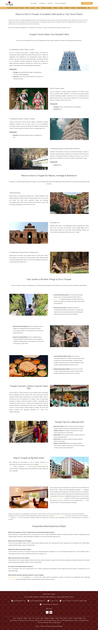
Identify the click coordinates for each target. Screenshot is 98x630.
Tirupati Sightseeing (81, 7)
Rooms (22, 7)
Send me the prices (89, 274)
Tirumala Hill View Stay (83, 620)
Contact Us (50, 3)
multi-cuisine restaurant (58, 498)
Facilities (55, 7)
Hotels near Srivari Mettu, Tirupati (45, 622)
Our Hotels (33, 3)
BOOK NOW (87, 3)
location (26, 466)
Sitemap (37, 626)
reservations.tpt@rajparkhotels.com (37, 600)
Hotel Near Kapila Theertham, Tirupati (51, 620)
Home (14, 618)
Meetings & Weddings (46, 7)
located (32, 577)
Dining (38, 7)
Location (33, 7)
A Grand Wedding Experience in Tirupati (69, 620)
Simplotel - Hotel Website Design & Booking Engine (51, 626)
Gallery (61, 7)
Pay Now (73, 7)
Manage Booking (56, 622)
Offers (27, 7)
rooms (82, 489)
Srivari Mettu (57, 299)
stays (9, 517)
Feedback (67, 7)
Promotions (42, 3)
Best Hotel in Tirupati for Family (35, 620)
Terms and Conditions (60, 3)
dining (16, 517)
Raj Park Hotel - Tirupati (12, 7)
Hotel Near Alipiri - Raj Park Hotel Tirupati (19, 620)
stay (85, 500)
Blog (84, 618)
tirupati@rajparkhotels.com (19, 600)
